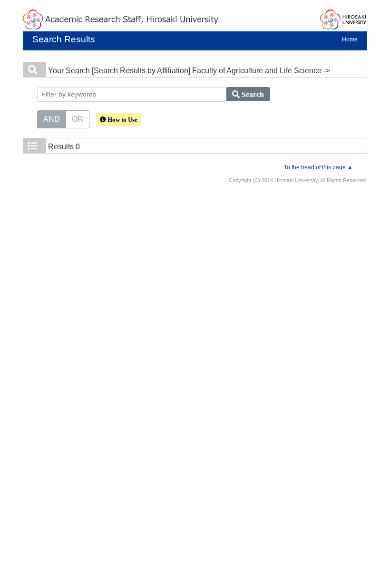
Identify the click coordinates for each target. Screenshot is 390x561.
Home (350, 39)
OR (77, 119)
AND (51, 119)
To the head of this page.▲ (318, 167)
